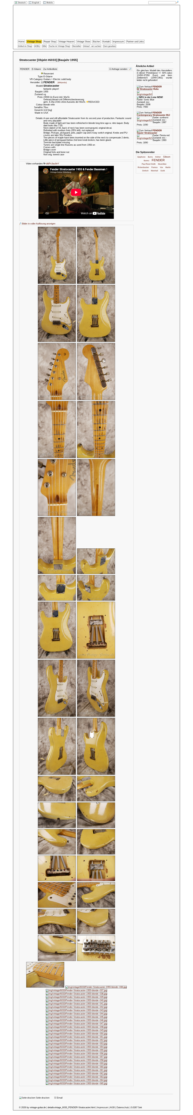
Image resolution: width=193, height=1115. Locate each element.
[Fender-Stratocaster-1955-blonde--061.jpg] (76, 1070)
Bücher (96, 41)
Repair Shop (50, 41)
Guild (162, 171)
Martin (168, 167)
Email (59, 1098)
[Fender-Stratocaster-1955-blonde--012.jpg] (96, 573)
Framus (154, 167)
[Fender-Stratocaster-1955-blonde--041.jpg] (76, 1004)
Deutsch (22, 3)
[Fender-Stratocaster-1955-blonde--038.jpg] (76, 994)
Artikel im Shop (25, 46)
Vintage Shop (34, 41)
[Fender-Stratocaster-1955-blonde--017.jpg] (57, 716)
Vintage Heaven (66, 41)
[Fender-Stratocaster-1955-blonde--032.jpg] (96, 934)
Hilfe (44, 46)
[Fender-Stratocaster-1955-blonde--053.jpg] (76, 1043)
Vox (161, 167)
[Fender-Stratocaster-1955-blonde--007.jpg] (57, 457)
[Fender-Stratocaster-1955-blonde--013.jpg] (57, 600)
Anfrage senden (119, 69)
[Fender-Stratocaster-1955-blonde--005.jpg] (57, 399)
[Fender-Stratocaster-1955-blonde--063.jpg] (76, 1077)
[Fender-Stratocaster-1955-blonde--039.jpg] (76, 997)
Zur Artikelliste (50, 69)
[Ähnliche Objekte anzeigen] (130, 69)
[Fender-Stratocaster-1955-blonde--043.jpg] (76, 1010)
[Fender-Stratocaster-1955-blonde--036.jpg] (96, 987)
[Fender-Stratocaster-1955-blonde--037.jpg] (76, 990)
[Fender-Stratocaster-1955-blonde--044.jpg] (76, 1013)
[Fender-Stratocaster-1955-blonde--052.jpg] (76, 1040)
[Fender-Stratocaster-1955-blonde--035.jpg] (45, 987)
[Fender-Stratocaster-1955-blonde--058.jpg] (76, 1060)
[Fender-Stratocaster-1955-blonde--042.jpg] (76, 1007)
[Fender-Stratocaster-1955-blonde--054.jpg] (76, 1047)
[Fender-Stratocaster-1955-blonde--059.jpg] (76, 1063)
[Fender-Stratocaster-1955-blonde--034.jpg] (96, 960)
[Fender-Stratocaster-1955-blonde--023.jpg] (57, 827)
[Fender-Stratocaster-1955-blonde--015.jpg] (57, 658)
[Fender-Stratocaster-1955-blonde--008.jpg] (96, 457)
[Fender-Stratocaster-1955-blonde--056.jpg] (76, 1053)
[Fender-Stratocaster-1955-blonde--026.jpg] (96, 854)
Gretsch (145, 171)
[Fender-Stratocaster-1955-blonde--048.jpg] (76, 1027)
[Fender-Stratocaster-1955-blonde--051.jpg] (76, 1037)
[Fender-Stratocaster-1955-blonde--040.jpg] (76, 1000)
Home (21, 41)
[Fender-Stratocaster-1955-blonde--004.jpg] (96, 341)
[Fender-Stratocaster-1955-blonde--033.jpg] (57, 960)
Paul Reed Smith (149, 164)
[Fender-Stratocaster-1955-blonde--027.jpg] (57, 880)
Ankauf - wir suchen (92, 46)
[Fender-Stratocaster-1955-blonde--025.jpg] (57, 854)
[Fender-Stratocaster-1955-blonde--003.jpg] (57, 341)
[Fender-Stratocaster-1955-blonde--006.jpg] (96, 399)
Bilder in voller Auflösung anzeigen (38, 223)
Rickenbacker (143, 167)
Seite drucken (42, 1098)
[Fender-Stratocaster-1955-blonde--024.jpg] (96, 827)
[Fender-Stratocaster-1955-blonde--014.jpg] (96, 600)
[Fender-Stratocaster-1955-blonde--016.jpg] (96, 658)
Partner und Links (135, 41)
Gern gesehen (109, 46)
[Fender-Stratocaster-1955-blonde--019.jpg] (57, 774)
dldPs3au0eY (52, 163)
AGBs (37, 46)
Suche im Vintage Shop (59, 46)
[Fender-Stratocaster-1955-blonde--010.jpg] (96, 515)
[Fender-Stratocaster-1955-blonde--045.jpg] (76, 1017)
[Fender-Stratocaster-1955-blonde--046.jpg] (76, 1020)
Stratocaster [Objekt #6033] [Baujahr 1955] (48, 60)
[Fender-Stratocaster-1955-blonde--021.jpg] (57, 801)
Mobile (50, 3)
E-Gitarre (36, 69)
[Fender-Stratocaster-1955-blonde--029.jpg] (57, 907)
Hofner (158, 157)
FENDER (24, 69)
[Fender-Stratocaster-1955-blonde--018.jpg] (96, 716)
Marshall (154, 171)
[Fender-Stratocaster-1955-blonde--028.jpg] (96, 880)
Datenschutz (123, 1107)
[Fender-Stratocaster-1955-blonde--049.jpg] (76, 1030)
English (36, 3)
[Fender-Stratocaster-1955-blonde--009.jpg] (57, 515)
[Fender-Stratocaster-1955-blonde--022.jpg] (96, 801)
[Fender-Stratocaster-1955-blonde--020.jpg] (96, 774)
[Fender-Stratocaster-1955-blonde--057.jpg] (76, 1057)
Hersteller (76, 46)
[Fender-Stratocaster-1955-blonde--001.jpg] (57, 283)
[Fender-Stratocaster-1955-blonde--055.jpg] (76, 1050)
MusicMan (162, 164)
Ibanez (146, 161)
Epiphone (142, 157)
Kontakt (106, 41)
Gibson (166, 157)
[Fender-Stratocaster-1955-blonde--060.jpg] (76, 1067)
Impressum (118, 41)
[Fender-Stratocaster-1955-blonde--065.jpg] (76, 1083)
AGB (112, 1107)
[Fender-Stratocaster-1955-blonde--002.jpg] (96, 283)
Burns (150, 157)
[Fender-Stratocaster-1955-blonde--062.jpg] (76, 1073)
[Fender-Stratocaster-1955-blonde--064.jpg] (76, 1080)
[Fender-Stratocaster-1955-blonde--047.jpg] (76, 1023)
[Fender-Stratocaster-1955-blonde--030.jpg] (96, 907)
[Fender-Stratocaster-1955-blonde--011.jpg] (57, 573)
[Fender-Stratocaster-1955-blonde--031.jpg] (57, 934)
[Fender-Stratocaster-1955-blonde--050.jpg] (76, 1033)
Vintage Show (83, 41)
